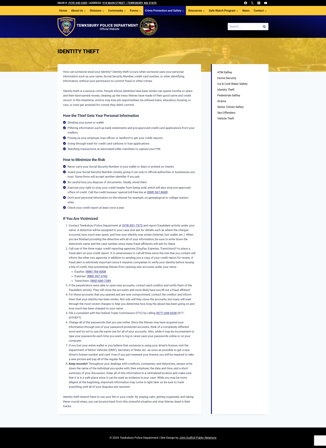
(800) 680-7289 (100, 280)
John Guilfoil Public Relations (197, 437)
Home (63, 10)
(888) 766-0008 (95, 271)
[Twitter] (252, 3)
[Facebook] (246, 3)
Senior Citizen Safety (230, 107)
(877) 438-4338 (166, 313)
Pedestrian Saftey (228, 95)
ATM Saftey (224, 72)
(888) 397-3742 (97, 276)
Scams (221, 101)
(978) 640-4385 (77, 3)
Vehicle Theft (225, 118)
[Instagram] (259, 3)
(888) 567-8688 (157, 192)
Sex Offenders (226, 112)
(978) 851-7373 (132, 225)
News (246, 10)
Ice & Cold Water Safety (232, 83)
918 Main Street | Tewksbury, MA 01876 (129, 3)
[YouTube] (265, 3)
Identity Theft (225, 89)
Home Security (226, 78)
